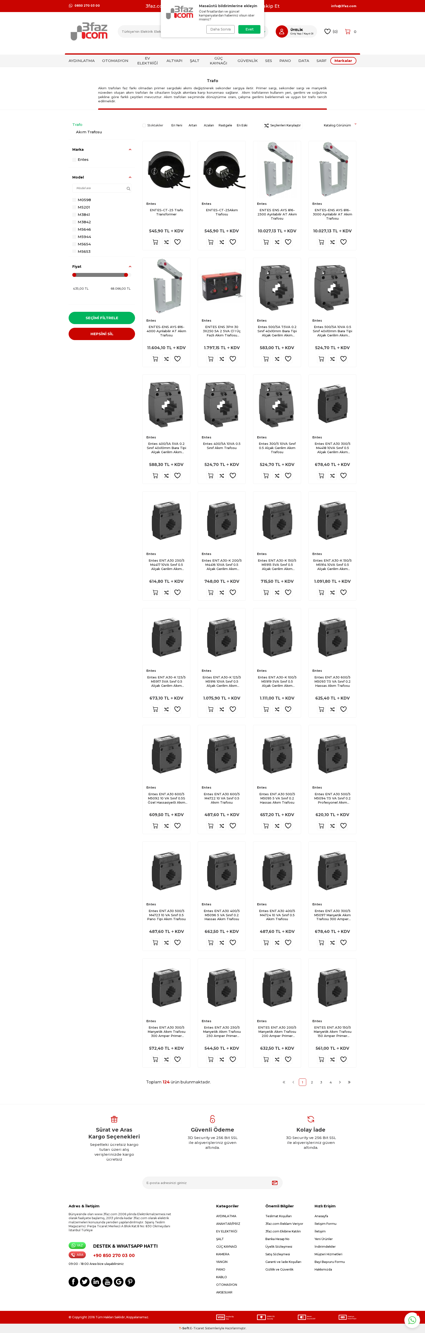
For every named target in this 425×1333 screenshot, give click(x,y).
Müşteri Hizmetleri (328, 1254)
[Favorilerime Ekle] (177, 242)
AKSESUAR (224, 1292)
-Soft (184, 1328)
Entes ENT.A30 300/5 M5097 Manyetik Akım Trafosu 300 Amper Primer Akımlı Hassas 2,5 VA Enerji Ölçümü (332, 915)
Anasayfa (321, 1216)
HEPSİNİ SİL (102, 333)
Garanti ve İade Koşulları (283, 1262)
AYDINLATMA (82, 60)
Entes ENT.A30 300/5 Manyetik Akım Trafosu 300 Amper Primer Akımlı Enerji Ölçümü (166, 1031)
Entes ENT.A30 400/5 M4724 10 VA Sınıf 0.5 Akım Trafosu (277, 915)
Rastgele (225, 125)
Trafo (77, 124)
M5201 (84, 207)
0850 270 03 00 (87, 5)
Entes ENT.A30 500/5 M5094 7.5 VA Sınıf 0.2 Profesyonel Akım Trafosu (332, 798)
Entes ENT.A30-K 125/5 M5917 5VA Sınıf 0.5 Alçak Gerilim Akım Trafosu (166, 681)
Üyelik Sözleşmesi (278, 1246)
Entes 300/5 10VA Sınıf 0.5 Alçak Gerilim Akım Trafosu (277, 448)
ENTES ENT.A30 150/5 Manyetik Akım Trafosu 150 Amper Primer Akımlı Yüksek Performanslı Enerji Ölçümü (332, 1031)
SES (268, 60)
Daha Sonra (220, 29)
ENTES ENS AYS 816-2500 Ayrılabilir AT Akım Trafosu (277, 214)
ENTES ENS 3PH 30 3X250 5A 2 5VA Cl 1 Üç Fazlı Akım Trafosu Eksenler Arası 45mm (222, 331)
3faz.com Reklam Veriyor (284, 1224)
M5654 (84, 244)
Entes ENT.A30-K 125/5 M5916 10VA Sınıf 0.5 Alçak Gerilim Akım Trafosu (221, 681)
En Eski (242, 125)
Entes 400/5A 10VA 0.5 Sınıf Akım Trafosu (222, 446)
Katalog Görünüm (337, 125)
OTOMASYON (115, 60)
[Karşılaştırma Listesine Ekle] (166, 242)
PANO (285, 60)
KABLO (221, 1277)
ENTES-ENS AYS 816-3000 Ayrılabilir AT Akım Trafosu (332, 214)
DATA (303, 60)
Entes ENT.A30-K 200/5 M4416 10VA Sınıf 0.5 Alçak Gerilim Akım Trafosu (222, 564)
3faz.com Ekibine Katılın (283, 1231)
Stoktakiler (155, 125)
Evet (249, 29)
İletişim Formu (325, 1224)
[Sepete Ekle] (155, 242)
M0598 (84, 199)
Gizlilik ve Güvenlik (279, 1269)
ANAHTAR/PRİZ (228, 1224)
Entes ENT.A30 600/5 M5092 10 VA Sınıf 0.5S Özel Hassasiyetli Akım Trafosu (166, 798)
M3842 (84, 222)
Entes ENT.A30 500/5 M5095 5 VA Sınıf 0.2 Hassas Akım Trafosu (277, 798)
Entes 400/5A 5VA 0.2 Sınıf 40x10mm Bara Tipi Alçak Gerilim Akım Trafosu (166, 448)
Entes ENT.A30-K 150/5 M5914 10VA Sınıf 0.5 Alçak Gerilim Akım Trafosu (332, 564)
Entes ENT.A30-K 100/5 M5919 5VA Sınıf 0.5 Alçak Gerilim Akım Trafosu (277, 681)
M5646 (84, 229)
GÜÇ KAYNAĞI (218, 60)
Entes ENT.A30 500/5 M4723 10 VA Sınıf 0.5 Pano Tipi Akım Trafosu (166, 915)
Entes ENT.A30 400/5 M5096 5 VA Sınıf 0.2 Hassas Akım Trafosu (222, 915)
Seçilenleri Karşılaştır (285, 125)
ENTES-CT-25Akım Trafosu (222, 212)
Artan (193, 125)
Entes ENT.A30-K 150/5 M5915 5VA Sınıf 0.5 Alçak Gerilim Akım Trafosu (277, 564)
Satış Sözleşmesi (277, 1254)
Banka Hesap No (277, 1239)
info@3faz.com (343, 6)
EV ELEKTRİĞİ (147, 60)
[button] (412, 1320)
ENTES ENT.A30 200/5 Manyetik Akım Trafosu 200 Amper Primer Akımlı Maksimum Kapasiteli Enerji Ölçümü (277, 1031)
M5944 (84, 236)
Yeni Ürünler (324, 1239)
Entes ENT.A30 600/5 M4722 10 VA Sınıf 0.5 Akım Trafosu (222, 798)
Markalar (343, 60)
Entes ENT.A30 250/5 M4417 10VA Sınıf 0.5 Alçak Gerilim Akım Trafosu (166, 564)
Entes (83, 159)
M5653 (84, 251)
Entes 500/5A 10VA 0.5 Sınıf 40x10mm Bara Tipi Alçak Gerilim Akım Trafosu (332, 331)
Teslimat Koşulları (278, 1216)
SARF (322, 60)
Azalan (209, 125)
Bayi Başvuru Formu (330, 1262)
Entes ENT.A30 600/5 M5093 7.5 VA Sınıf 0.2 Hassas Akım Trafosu (332, 681)
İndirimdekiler (325, 1246)
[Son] (349, 1082)
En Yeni (176, 125)
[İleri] (339, 1082)
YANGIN (222, 1262)
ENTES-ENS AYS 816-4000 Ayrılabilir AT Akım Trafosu (166, 331)
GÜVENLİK (248, 60)
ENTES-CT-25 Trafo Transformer (166, 212)
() (335, 31)
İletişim (320, 1231)
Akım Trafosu (89, 132)
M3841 (84, 214)
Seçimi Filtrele (102, 317)
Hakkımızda (323, 1269)
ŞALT (194, 60)
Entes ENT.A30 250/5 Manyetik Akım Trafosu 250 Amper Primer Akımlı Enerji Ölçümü (222, 1031)
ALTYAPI (174, 60)
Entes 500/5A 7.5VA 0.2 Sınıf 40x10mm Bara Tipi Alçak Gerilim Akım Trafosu (277, 331)
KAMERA (222, 1254)
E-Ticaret (197, 1328)
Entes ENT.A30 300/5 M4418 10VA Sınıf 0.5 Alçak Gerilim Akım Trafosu (332, 448)
